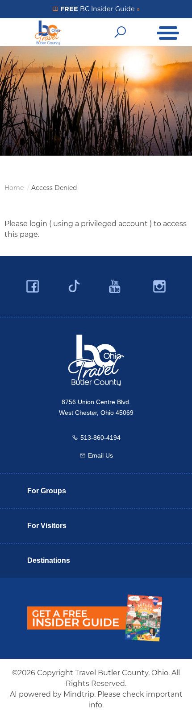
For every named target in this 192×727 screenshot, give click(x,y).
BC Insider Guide (99, 9)
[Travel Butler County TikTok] (74, 283)
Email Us (100, 455)
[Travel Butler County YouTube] (115, 286)
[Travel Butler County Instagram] (159, 286)
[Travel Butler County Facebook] (33, 286)
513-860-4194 (100, 437)
